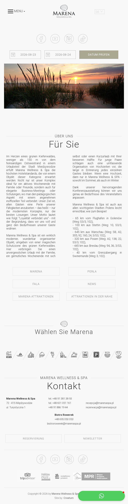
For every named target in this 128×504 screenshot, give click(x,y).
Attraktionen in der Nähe (92, 296)
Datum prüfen (99, 54)
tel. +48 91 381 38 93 (60, 398)
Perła (92, 271)
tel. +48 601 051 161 (59, 402)
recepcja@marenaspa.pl (100, 402)
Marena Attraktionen (36, 296)
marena (36, 271)
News (92, 284)
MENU (18, 11)
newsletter (92, 438)
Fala (35, 284)
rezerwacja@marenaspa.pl (101, 407)
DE (97, 11)
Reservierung (33, 438)
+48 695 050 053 (64, 419)
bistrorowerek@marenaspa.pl (64, 423)
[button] (101, 496)
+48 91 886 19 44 (58, 407)
